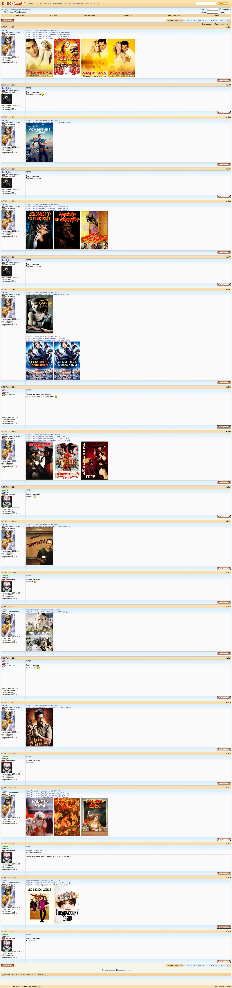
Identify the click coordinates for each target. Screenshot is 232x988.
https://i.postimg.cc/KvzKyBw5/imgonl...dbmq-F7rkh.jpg (48, 440)
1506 (229, 257)
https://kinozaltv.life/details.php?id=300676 (42, 204)
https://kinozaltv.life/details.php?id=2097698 (43, 434)
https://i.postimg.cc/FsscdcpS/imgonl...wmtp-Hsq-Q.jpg (47, 36)
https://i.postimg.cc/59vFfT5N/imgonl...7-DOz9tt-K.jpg (47, 612)
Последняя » (223, 21)
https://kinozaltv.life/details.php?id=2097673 (43, 705)
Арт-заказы (26, 10)
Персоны (67, 3)
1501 (229, 27)
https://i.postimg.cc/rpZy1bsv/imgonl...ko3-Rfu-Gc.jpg (47, 885)
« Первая (187, 21)
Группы (89, 3)
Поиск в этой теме (222, 24)
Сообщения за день (174, 16)
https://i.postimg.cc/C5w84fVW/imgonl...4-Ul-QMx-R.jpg (48, 34)
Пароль (203, 12)
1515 (29, 661)
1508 (229, 387)
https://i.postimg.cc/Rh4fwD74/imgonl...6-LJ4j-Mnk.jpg (47, 206)
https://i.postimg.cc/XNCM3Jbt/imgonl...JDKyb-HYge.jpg (48, 341)
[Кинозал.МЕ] (13, 3)
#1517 (28, 757)
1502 (229, 85)
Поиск (216, 16)
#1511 (28, 490)
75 (203, 21)
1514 (229, 658)
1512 (229, 572)
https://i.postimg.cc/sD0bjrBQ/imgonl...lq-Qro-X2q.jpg (47, 797)
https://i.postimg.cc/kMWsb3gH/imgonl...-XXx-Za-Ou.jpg (48, 438)
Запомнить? (226, 10)
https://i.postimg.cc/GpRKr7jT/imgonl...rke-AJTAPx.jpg (47, 793)
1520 (229, 931)
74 (200, 21)
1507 (229, 289)
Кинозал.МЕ (220, 986)
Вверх (228, 986)
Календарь (128, 16)
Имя (202, 9)
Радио (96, 3)
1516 (229, 754)
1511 (229, 521)
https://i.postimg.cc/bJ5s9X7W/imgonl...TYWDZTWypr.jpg (48, 707)
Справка (53, 16)
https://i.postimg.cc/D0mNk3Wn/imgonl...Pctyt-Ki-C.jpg (47, 294)
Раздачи (47, 3)
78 (211, 21)
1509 (229, 431)
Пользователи (89, 16)
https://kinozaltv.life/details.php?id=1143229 (43, 610)
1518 (229, 843)
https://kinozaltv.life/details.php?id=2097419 (43, 120)
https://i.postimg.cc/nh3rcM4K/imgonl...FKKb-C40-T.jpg (47, 795)
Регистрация (20, 16)
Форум (39, 3)
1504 (229, 169)
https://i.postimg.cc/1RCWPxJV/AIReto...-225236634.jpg (48, 526)
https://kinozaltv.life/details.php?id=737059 (42, 292)
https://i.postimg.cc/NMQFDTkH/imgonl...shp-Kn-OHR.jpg (48, 883)
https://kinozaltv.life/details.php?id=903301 (42, 524)
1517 (229, 788)
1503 (229, 117)
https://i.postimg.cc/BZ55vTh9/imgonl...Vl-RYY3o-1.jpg (47, 436)
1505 (229, 201)
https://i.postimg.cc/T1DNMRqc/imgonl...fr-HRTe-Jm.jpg (48, 122)
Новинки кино (78, 3)
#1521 (28, 935)
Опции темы (206, 24)
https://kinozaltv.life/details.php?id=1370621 (43, 30)
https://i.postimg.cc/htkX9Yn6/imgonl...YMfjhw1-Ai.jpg (47, 208)
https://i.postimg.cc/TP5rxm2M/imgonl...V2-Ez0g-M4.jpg (48, 210)
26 (194, 21)
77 (208, 21)
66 (197, 21)
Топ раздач (57, 3)
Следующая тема (123, 970)
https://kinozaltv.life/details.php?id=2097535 (43, 336)
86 (214, 21)
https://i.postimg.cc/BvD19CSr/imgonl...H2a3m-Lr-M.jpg (48, 32)
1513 (229, 607)
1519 (229, 878)
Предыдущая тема (109, 970)
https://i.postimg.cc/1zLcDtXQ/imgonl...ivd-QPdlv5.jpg (47, 38)
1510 (229, 487)
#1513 (28, 576)
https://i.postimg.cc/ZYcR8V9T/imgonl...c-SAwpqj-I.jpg (47, 338)
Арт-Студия (15, 10)
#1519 (28, 847)
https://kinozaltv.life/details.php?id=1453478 (43, 881)
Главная (31, 3)
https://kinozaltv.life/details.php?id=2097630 (43, 791)
